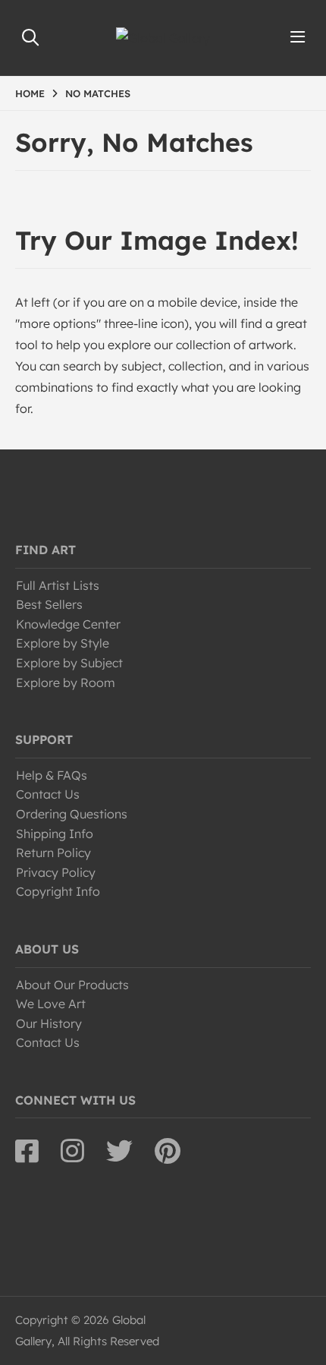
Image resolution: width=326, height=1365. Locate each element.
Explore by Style (62, 643)
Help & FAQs (51, 775)
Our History (49, 1023)
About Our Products (72, 984)
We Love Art (51, 1003)
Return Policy (53, 852)
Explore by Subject (69, 662)
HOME (30, 93)
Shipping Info (54, 833)
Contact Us (48, 794)
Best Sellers (49, 604)
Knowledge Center (68, 624)
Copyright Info (58, 891)
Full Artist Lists (57, 585)
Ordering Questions (71, 813)
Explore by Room (65, 682)
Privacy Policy (56, 872)
